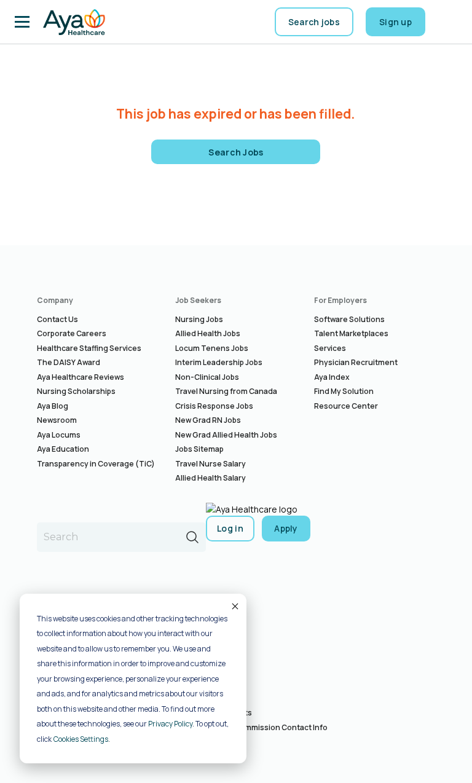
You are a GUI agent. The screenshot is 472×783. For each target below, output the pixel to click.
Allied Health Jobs (207, 333)
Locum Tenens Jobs (211, 348)
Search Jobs (236, 152)
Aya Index (332, 377)
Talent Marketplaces (351, 333)
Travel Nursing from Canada (226, 391)
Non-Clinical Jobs (207, 377)
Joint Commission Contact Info (271, 727)
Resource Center (346, 406)
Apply (286, 528)
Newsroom (57, 420)
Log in (230, 528)
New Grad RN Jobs (208, 420)
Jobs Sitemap (199, 449)
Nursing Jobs (199, 319)
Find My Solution (344, 391)
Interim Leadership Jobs (218, 362)
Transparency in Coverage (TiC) (96, 463)
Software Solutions (349, 319)
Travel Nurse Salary (210, 463)
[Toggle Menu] (22, 22)
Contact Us (57, 319)
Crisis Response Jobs (214, 406)
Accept (234, 606)
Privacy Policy (170, 723)
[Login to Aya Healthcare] (447, 22)
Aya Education (63, 449)
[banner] (74, 22)
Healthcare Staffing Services (89, 348)
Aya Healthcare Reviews (80, 377)
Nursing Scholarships (76, 391)
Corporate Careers (71, 333)
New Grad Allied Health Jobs (226, 435)
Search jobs (314, 22)
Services (330, 348)
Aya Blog (52, 406)
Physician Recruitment (356, 362)
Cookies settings (80, 739)
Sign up (395, 22)
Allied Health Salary (210, 478)
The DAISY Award (68, 362)
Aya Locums (59, 435)
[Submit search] (192, 537)
